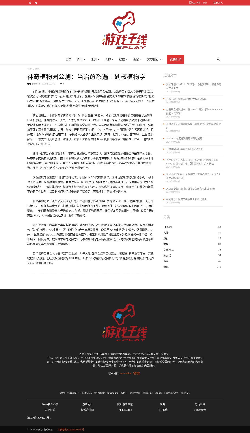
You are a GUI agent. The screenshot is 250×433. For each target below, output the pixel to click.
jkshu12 (36, 83)
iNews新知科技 (50, 404)
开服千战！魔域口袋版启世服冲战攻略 (186, 98)
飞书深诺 (162, 409)
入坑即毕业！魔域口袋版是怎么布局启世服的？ (191, 188)
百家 (136, 59)
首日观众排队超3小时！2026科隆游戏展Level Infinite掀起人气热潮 (194, 111)
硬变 (162, 404)
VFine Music (125, 409)
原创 (94, 59)
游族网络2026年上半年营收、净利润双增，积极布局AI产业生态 (193, 86)
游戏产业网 (87, 409)
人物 (108, 59)
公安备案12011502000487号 (71, 429)
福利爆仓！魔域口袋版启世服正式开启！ (187, 199)
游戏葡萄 (87, 404)
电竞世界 (200, 404)
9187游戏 (50, 409)
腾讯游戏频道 (125, 404)
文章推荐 (153, 59)
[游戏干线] (125, 30)
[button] (218, 59)
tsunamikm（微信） (131, 373)
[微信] (36, 2)
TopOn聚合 (200, 409)
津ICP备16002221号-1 (39, 417)
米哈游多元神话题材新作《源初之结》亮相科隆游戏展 (193, 126)
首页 (69, 59)
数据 (122, 59)
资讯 (80, 59)
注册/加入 (218, 2)
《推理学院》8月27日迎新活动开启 (184, 149)
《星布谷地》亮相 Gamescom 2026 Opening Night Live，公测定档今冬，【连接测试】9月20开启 (192, 161)
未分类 (167, 255)
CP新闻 (167, 227)
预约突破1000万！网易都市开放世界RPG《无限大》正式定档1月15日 (193, 176)
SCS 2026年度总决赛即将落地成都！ (185, 138)
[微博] (30, 2)
